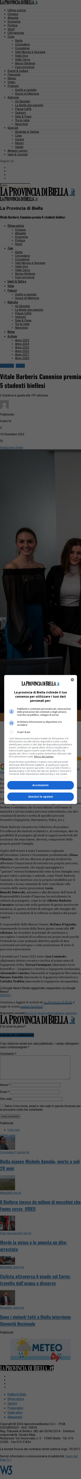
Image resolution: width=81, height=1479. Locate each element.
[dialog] (40, 739)
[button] (40, 732)
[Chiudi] (72, 679)
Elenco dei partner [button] (44, 756)
